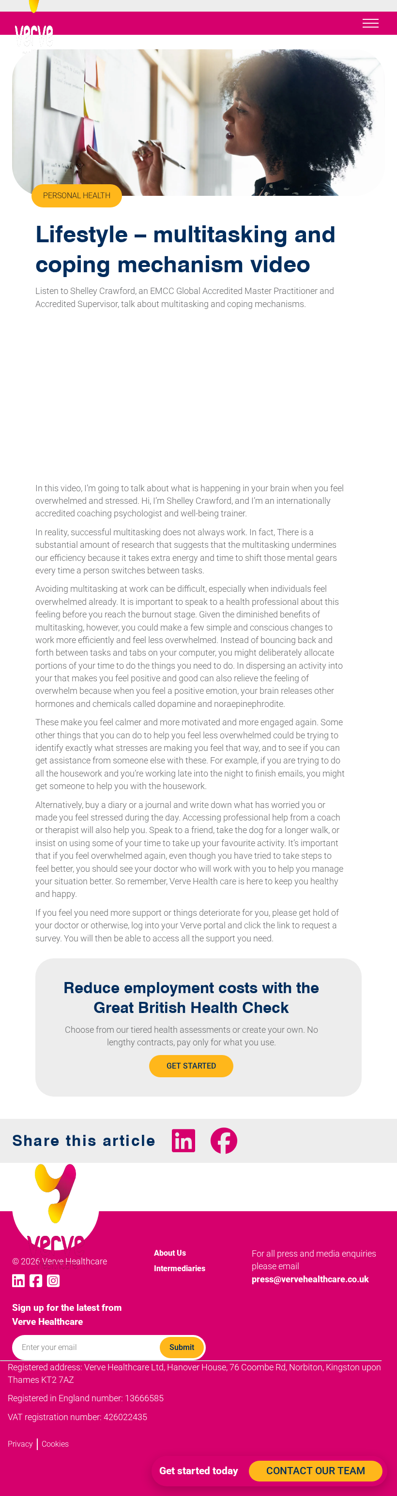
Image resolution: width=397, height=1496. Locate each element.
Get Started (191, 1066)
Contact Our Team (315, 1471)
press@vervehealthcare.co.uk (310, 1279)
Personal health (76, 195)
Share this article (84, 1140)
